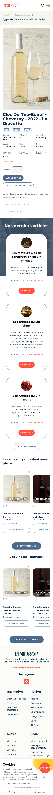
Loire (33, 721)
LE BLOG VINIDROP (26, 446)
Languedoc (37, 716)
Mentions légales (40, 741)
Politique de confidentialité (38, 746)
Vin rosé (11, 750)
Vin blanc (12, 745)
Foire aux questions (12, 708)
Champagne (37, 712)
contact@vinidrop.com (26, 668)
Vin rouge (12, 741)
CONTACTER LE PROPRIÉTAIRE (18, 185)
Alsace (34, 699)
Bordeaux (36, 703)
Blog (9, 703)
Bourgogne (37, 707)
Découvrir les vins (22, 15)
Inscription (12, 714)
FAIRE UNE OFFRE (13, 178)
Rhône (34, 725)
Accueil (6, 15)
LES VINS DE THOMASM (26, 639)
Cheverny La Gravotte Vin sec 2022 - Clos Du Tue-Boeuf (24, 20)
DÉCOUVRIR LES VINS (26, 546)
